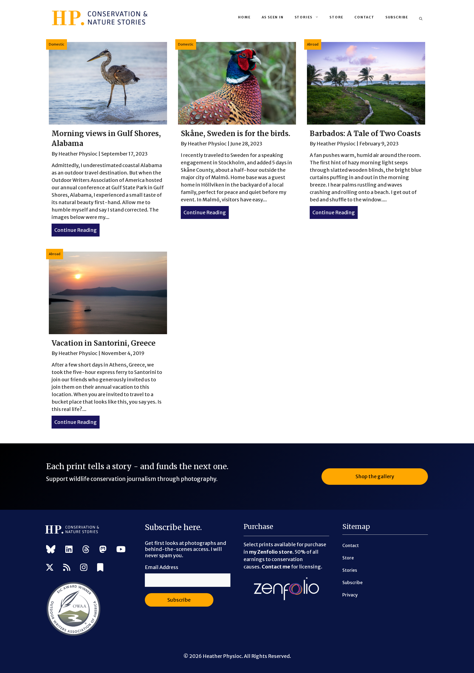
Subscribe (396, 17)
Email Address (161, 567)
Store (336, 17)
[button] (421, 19)
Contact (364, 17)
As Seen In (273, 17)
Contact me (276, 567)
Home (244, 17)
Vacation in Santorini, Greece (104, 343)
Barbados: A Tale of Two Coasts (365, 133)
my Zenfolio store (270, 552)
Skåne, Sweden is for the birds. (235, 133)
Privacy (350, 595)
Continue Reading (77, 230)
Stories (304, 17)
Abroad (312, 44)
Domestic (56, 44)
